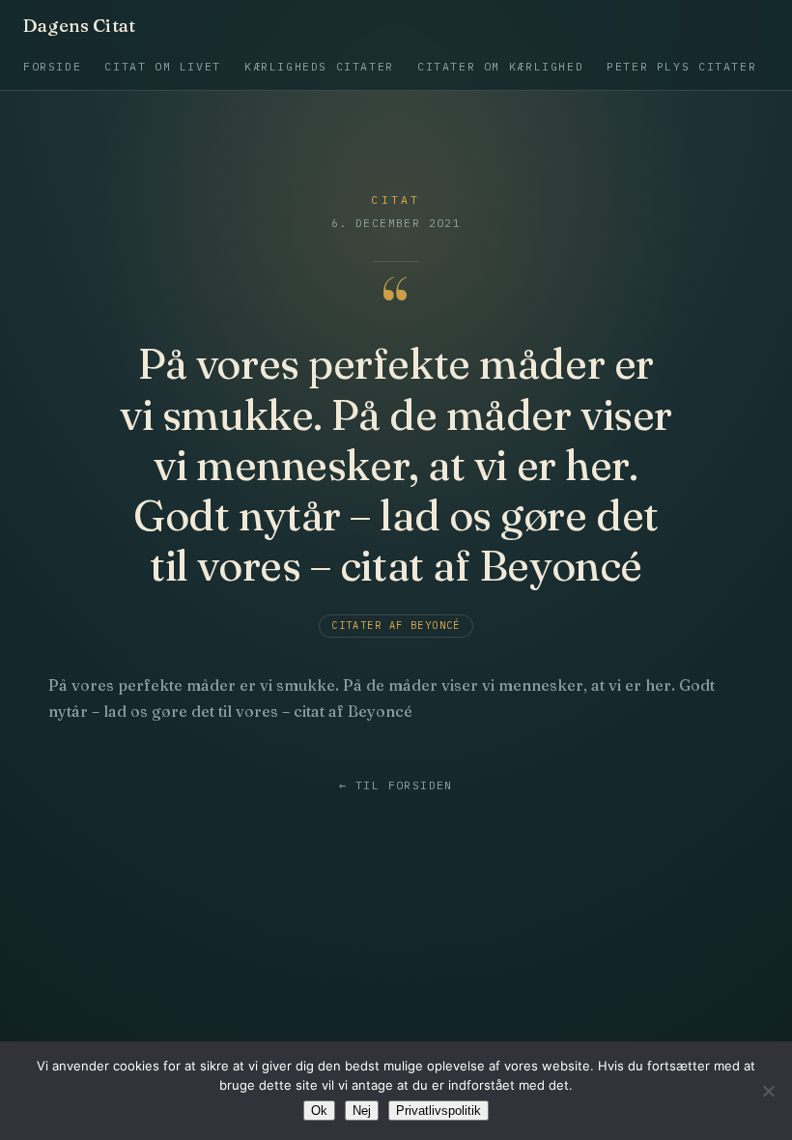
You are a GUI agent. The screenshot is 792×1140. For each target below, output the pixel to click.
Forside (52, 66)
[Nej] (768, 1090)
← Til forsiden (395, 785)
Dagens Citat (79, 26)
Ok (319, 1110)
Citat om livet (162, 66)
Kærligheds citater (319, 66)
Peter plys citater (681, 66)
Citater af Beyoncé (396, 625)
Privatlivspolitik (438, 1110)
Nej (362, 1110)
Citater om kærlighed (500, 66)
